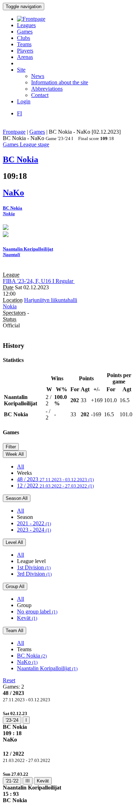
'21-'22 (12, 780)
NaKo (27, 662)
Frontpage (14, 132)
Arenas (25, 57)
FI (19, 113)
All (20, 467)
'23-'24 (12, 720)
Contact (39, 95)
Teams (24, 44)
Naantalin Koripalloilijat (47, 668)
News (37, 76)
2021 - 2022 (34, 523)
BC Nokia (32, 656)
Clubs (23, 38)
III (27, 780)
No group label (37, 612)
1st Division (34, 567)
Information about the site (59, 82)
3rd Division (34, 574)
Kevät (27, 618)
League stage (34, 144)
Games (25, 32)
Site (21, 70)
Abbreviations (47, 89)
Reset (9, 680)
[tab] (69, 726)
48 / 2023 (55, 479)
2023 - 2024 (34, 530)
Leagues (26, 25)
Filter (11, 446)
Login (23, 101)
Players (25, 51)
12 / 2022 (55, 486)
